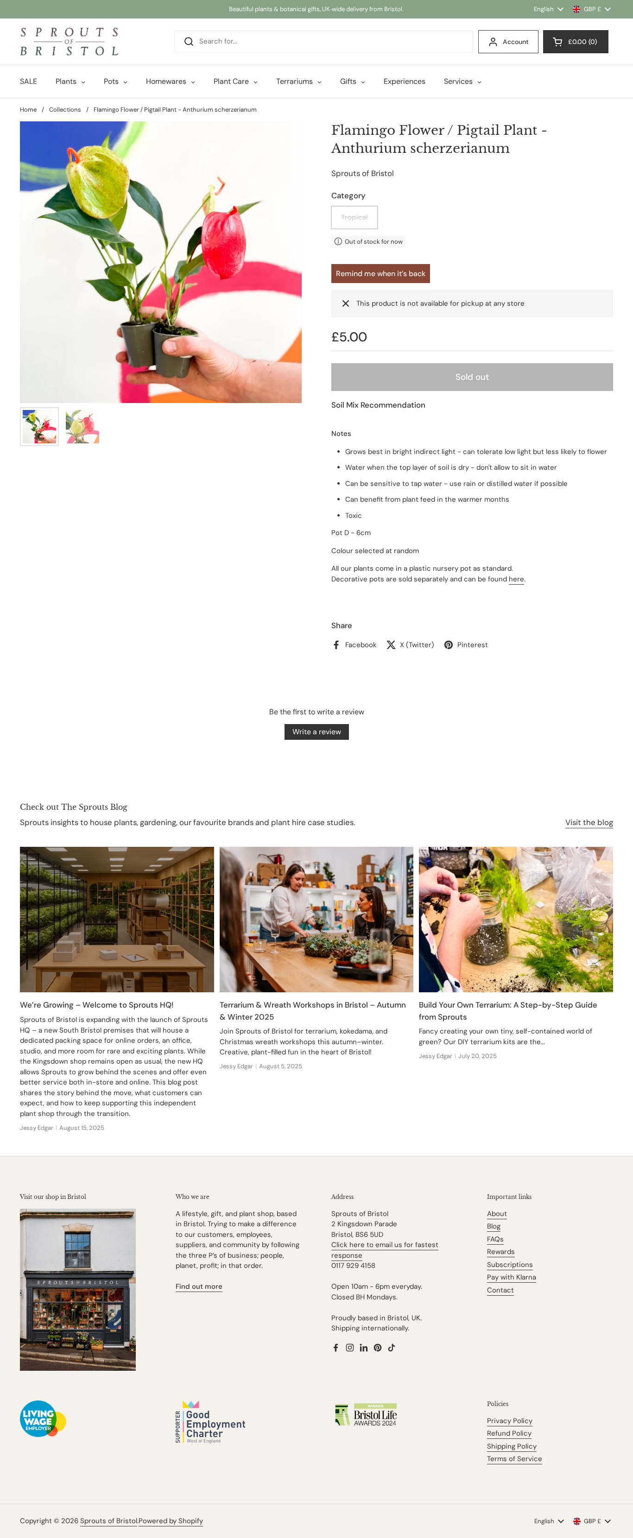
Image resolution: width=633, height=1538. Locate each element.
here (516, 579)
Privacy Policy (509, 1420)
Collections (65, 109)
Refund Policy (509, 1433)
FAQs (495, 1239)
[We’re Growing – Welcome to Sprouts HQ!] (117, 919)
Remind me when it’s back (380, 273)
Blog (493, 1226)
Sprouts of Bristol (108, 1520)
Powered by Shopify (171, 1520)
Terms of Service (514, 1458)
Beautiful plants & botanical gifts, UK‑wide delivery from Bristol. (316, 9)
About (497, 1213)
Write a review (316, 732)
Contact (500, 1290)
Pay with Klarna (511, 1277)
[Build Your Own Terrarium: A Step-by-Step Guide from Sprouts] (516, 919)
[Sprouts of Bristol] (69, 42)
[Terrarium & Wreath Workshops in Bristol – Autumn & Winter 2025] (317, 919)
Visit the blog (589, 822)
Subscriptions (510, 1264)
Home (28, 109)
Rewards (501, 1251)
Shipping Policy (512, 1446)
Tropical (354, 217)
